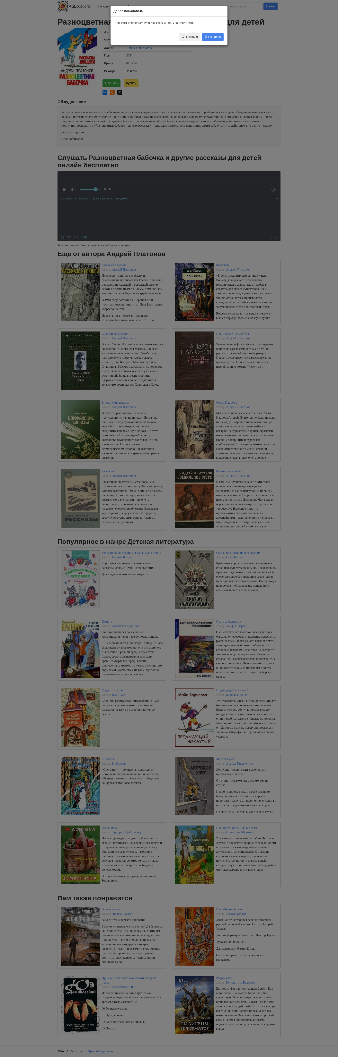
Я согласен (213, 37)
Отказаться (190, 37)
